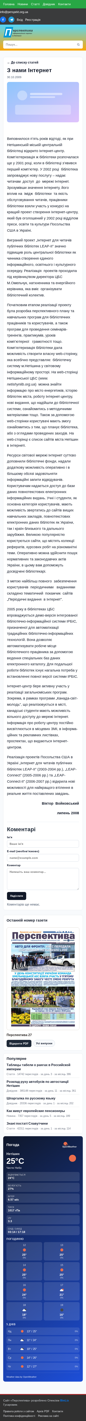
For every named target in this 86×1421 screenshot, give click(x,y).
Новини (23, 4)
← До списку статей (22, 62)
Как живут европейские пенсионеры (36, 1111)
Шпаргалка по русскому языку (31, 1098)
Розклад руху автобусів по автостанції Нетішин (38, 1084)
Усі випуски (44, 1043)
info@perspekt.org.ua (14, 11)
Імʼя (9, 837)
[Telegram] (11, 20)
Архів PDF (43, 1411)
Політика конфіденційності (19, 1415)
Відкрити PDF (19, 1043)
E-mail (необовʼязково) (23, 851)
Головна (8, 4)
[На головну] (18, 32)
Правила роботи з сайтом (18, 1411)
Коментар (14, 865)
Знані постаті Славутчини (27, 1123)
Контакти (64, 4)
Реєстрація (32, 19)
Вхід (20, 19)
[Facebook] (3, 20)
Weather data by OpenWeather (21, 1377)
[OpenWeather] (70, 1145)
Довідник (49, 4)
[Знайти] (78, 44)
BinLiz (64, 1400)
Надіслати (16, 895)
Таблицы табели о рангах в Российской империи (38, 1067)
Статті (35, 4)
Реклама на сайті (48, 1415)
